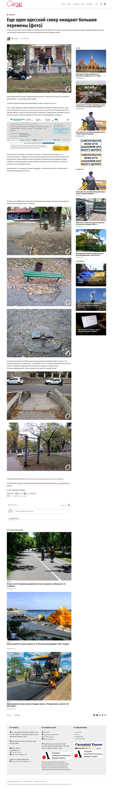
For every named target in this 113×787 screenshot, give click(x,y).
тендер (24, 496)
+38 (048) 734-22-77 (17, 752)
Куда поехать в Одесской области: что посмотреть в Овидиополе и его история (88, 75)
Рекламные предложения (51, 734)
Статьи (68, 4)
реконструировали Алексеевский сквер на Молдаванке (44, 479)
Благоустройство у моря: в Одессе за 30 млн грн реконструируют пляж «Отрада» (38, 644)
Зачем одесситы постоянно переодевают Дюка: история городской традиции (90, 133)
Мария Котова (14, 38)
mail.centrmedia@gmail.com (19, 754)
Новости (63, 4)
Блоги (82, 4)
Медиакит (46, 732)
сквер (21, 496)
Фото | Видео (89, 4)
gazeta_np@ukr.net (49, 739)
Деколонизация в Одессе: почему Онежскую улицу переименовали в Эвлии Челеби (89, 254)
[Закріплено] (104, 4)
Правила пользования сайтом (40, 781)
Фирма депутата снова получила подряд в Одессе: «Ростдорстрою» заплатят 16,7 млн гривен (38, 705)
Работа (77, 734)
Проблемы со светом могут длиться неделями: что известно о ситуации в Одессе (90, 223)
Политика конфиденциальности (14, 781)
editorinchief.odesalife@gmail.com (21, 761)
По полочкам (76, 4)
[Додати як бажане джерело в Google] (32, 494)
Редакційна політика (27, 781)
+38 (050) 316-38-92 (49, 737)
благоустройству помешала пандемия (35, 110)
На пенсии (78, 732)
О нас (96, 4)
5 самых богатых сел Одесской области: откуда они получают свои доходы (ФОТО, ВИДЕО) (90, 106)
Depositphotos (79, 736)
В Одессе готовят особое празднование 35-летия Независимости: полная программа (90, 305)
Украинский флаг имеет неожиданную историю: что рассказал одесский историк (90, 280)
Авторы (17, 715)
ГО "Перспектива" (80, 738)
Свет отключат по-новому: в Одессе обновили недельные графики (89, 330)
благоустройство (16, 496)
